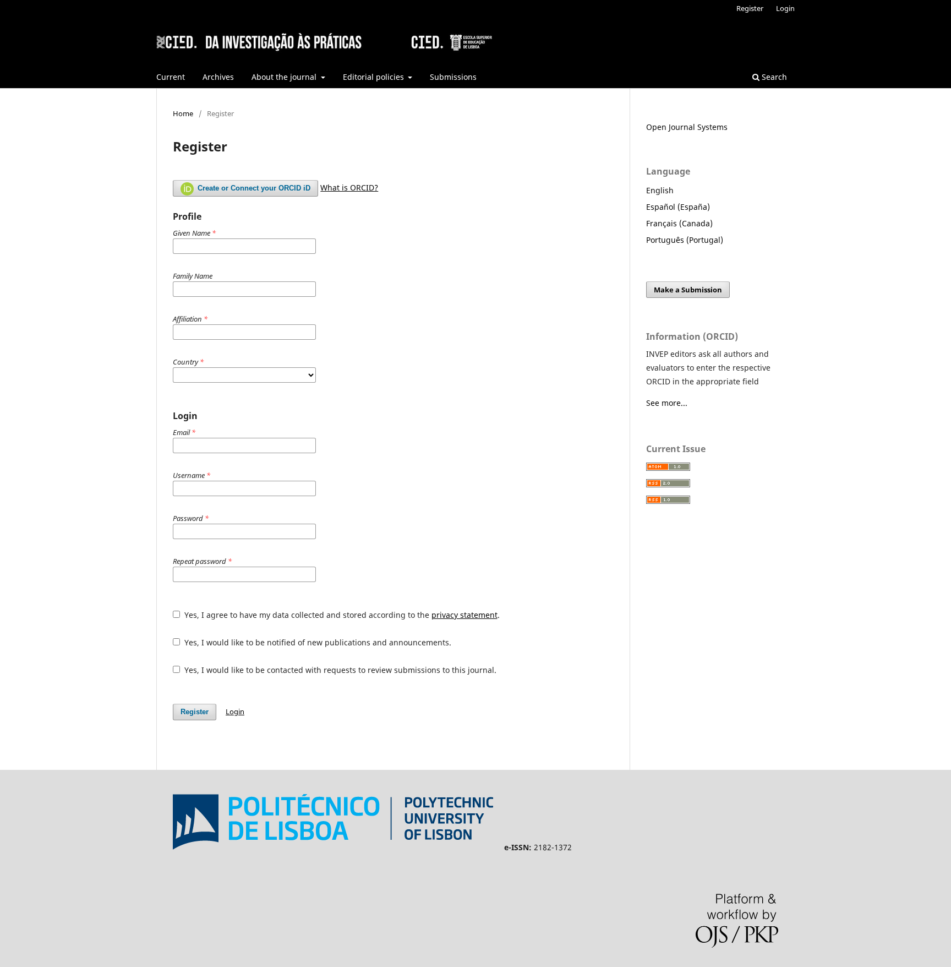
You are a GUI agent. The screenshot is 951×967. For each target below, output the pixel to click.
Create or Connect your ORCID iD (252, 188)
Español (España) (678, 207)
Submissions (453, 77)
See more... (666, 403)
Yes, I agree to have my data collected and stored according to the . (341, 615)
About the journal (285, 77)
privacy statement (464, 615)
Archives (218, 77)
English (660, 190)
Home (183, 113)
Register (749, 8)
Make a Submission (688, 290)
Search (773, 77)
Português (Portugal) (684, 240)
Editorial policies (374, 77)
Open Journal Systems (687, 127)
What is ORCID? (349, 187)
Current (170, 77)
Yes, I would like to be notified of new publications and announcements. (316, 642)
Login (785, 8)
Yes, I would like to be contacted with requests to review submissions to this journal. (339, 670)
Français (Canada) (679, 223)
